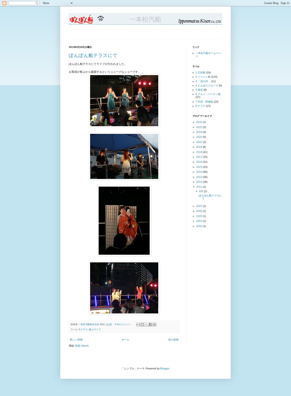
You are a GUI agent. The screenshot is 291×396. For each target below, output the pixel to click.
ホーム (125, 339)
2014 (199, 171)
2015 (199, 167)
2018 (199, 152)
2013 (199, 177)
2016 (199, 161)
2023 (199, 137)
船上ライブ (95, 329)
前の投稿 (173, 339)
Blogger (164, 368)
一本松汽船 (145, 19)
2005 (199, 216)
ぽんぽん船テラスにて (93, 55)
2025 (199, 127)
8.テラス (83, 329)
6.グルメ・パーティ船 (208, 94)
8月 (201, 191)
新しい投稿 (76, 339)
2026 (199, 122)
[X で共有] (146, 324)
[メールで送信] (138, 324)
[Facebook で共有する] (150, 324)
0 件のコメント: (123, 324)
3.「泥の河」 (203, 81)
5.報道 (199, 89)
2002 (199, 226)
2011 (199, 186)
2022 (199, 142)
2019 (199, 147)
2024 (199, 132)
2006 (199, 211)
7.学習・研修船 (204, 101)
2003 (199, 221)
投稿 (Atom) (82, 345)
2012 (199, 181)
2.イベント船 (203, 76)
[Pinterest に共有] (154, 324)
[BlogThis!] (142, 324)
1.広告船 (200, 72)
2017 (199, 157)
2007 (199, 206)
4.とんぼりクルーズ (207, 85)
